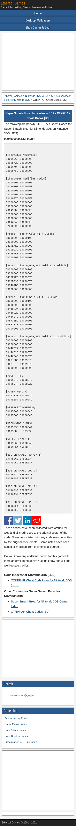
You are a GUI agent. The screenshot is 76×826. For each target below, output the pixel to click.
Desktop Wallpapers (38, 20)
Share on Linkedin (27, 520)
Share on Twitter (17, 520)
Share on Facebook (8, 520)
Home (38, 13)
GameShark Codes (15, 730)
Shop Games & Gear (38, 27)
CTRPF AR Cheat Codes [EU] (30, 611)
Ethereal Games (13, 3)
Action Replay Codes (16, 718)
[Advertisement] (38, 62)
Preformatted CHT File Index (20, 742)
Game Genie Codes (15, 724)
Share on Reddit (36, 520)
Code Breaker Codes (16, 736)
